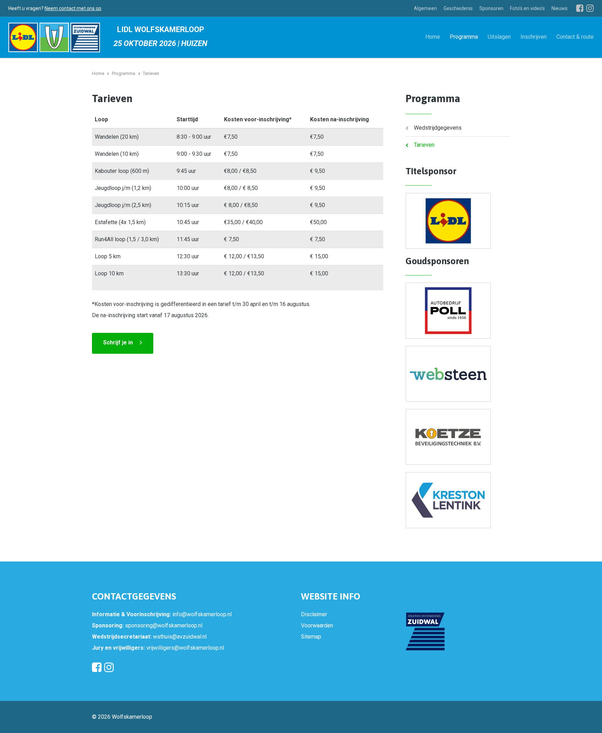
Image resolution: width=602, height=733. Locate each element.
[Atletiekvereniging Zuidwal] (425, 631)
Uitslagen (499, 36)
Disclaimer (314, 614)
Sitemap (311, 636)
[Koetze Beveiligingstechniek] (448, 437)
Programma (464, 36)
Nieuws (559, 8)
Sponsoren (491, 8)
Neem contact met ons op (73, 8)
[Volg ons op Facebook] (580, 8)
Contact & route (575, 36)
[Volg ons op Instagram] (590, 8)
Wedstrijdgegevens (438, 127)
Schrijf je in (118, 342)
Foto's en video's (527, 8)
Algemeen (425, 8)
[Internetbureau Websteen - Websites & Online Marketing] (448, 374)
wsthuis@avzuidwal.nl (180, 636)
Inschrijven (533, 36)
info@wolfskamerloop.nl (202, 614)
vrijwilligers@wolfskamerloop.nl (185, 647)
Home (432, 36)
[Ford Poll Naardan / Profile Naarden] (448, 310)
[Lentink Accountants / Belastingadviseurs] (448, 500)
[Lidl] (448, 221)
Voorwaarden (317, 625)
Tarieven (424, 145)
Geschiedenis (458, 8)
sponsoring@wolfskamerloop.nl (163, 625)
